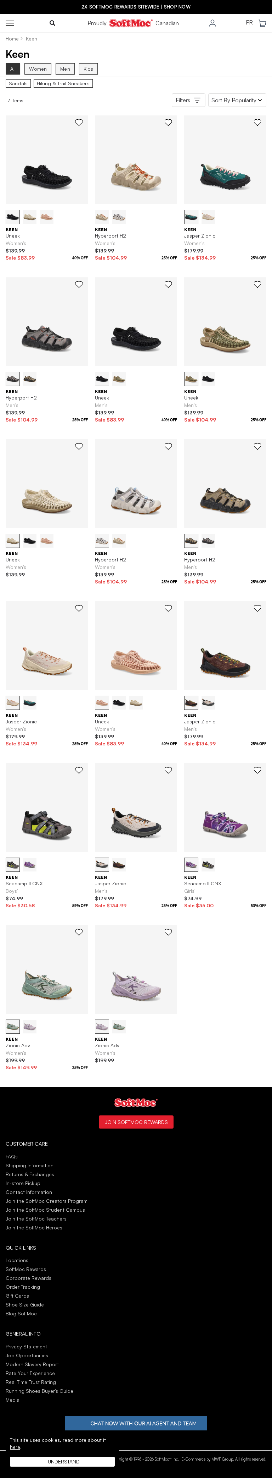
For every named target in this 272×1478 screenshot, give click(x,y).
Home (12, 39)
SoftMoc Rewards (26, 1269)
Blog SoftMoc (21, 1313)
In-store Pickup (23, 1183)
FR (249, 23)
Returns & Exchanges (30, 1174)
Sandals (18, 83)
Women (38, 69)
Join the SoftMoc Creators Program (46, 1201)
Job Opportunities (27, 1355)
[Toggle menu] (10, 23)
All (13, 69)
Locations (17, 1260)
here (15, 1447)
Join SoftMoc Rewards (136, 1122)
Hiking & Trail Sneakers (63, 83)
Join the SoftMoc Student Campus (45, 1210)
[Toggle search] (52, 23)
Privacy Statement (26, 1346)
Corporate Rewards (28, 1278)
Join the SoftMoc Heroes (34, 1227)
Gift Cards (17, 1296)
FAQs (12, 1156)
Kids (89, 69)
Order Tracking (23, 1287)
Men (65, 69)
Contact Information (29, 1192)
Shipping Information (29, 1165)
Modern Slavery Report (32, 1364)
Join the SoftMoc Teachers (36, 1219)
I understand (62, 1461)
